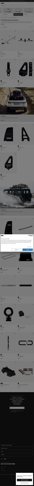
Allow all (27, 249)
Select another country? (24, 482)
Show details (29, 246)
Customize (16, 249)
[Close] (32, 473)
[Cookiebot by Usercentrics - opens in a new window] (29, 235)
